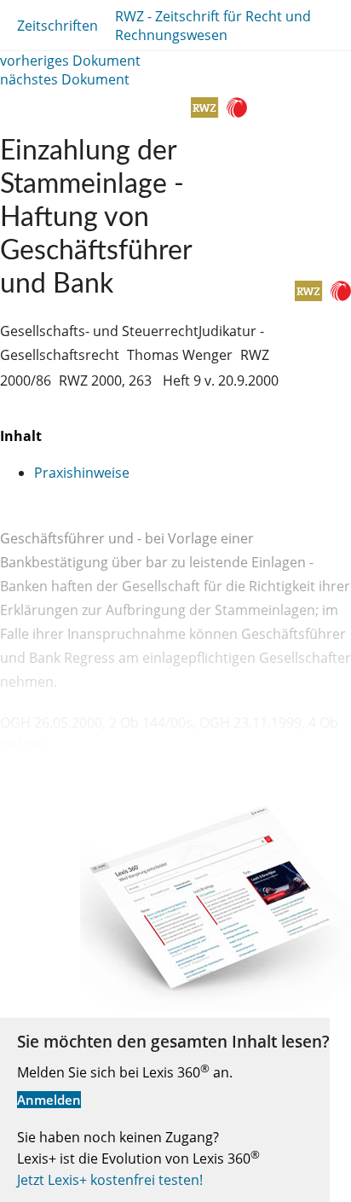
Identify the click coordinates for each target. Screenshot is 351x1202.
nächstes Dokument (64, 79)
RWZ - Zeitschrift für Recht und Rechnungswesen (213, 25)
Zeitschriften (57, 25)
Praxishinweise (81, 472)
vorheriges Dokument (70, 60)
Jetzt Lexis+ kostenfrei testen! (110, 1179)
